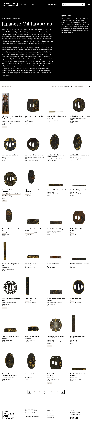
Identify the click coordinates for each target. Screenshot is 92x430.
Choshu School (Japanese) (8, 302)
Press (49, 412)
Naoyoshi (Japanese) (52, 159)
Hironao (72, 157)
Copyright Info (74, 414)
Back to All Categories (11, 18)
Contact (72, 410)
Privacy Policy (74, 412)
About (49, 410)
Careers (49, 417)
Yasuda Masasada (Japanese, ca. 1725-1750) (34, 157)
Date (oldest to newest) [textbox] (63, 86)
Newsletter (50, 416)
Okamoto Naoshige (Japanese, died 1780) (79, 118)
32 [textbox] (84, 86)
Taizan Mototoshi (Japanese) (31, 376)
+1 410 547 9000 (30, 412)
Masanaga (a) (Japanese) (53, 231)
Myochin (4, 120)
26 (57, 392)
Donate (49, 414)
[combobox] (65, 86)
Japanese (49, 118)
